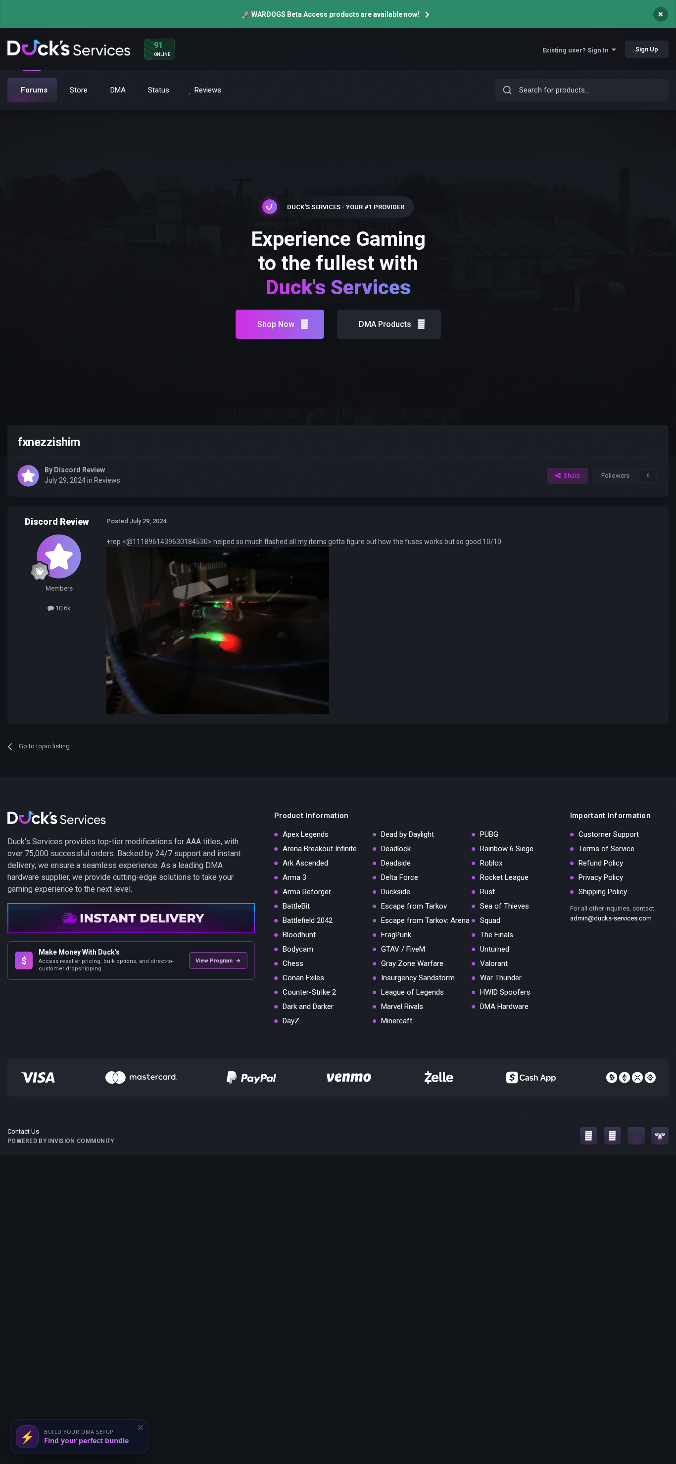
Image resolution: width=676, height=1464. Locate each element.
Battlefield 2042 (308, 920)
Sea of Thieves (504, 906)
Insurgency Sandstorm (418, 977)
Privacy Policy (601, 877)
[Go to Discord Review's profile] (28, 476)
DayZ (291, 1020)
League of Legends (412, 992)
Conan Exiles (303, 977)
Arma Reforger (307, 891)
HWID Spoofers (505, 992)
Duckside (395, 891)
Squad (490, 920)
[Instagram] (588, 1135)
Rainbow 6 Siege (506, 848)
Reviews (107, 480)
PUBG (489, 834)
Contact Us (23, 1131)
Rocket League (504, 877)
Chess (293, 963)
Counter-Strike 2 (309, 992)
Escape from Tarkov (414, 906)
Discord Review (79, 470)
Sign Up (646, 49)
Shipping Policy (603, 891)
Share (570, 475)
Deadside (396, 863)
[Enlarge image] (217, 630)
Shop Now (275, 324)
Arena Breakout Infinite (320, 848)
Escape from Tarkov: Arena (425, 920)
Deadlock (396, 848)
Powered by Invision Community (60, 1141)
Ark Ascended (305, 863)
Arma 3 (294, 877)
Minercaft (396, 1020)
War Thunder (501, 977)
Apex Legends (306, 834)
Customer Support (609, 834)
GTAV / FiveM (403, 949)
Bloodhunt (299, 934)
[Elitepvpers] (660, 1135)
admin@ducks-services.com (611, 918)
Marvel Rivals (402, 1006)
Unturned (494, 949)
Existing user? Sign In (577, 50)
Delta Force (399, 877)
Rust (487, 891)
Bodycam (298, 949)
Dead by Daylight (407, 834)
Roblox (491, 863)
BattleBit (296, 906)
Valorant (494, 963)
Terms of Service (606, 848)
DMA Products (385, 324)
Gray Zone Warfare (412, 963)
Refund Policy (601, 863)
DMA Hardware (504, 1006)
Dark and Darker (308, 1006)
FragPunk (396, 934)
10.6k (62, 608)
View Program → (218, 961)
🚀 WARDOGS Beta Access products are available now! (330, 14)
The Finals (496, 934)
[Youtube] (612, 1135)
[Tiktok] (636, 1135)
